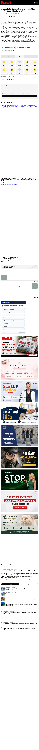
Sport (12, 13)
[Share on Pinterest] (11, 16)
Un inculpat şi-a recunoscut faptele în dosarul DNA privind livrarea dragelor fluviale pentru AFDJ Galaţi (21, 589)
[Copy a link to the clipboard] (15, 16)
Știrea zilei (7, 587)
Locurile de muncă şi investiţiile (9, 320)
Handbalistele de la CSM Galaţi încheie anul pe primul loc (19, 278)
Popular (10, 584)
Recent (28, 584)
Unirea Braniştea (11, 76)
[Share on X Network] (8, 16)
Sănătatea (6, 323)
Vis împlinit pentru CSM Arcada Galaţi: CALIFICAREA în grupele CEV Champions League (18, 287)
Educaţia (5, 326)
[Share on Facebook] (6, 16)
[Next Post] (35, 286)
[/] (35, 3)
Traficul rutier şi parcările (8, 312)
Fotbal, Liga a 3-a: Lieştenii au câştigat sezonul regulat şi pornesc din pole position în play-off (28, 179)
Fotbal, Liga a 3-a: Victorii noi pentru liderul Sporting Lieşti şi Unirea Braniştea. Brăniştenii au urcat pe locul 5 (9, 259)
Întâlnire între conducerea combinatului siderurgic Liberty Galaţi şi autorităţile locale (20, 600)
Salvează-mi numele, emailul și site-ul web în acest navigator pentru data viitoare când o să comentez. (18, 93)
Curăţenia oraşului (7, 317)
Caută (36, 297)
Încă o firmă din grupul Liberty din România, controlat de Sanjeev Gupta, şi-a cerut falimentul (21, 594)
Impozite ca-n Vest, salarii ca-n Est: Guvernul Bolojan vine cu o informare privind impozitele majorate (21, 605)
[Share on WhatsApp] (9, 16)
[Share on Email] (13, 16)
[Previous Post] (4, 277)
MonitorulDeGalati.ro (22, 332)
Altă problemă (6, 329)
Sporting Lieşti (4, 76)
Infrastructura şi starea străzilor (9, 309)
